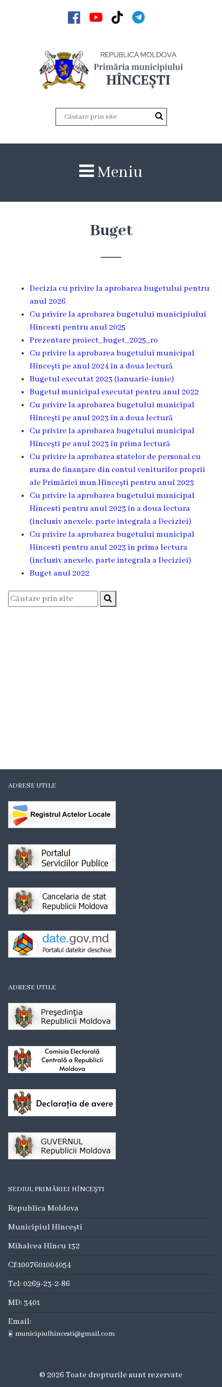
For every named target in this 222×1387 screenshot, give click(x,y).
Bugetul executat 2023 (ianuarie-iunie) (102, 379)
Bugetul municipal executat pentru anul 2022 (114, 392)
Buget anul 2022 (59, 573)
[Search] (159, 117)
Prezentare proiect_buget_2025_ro (94, 340)
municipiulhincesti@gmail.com (65, 1333)
